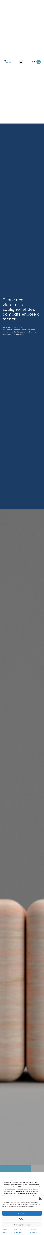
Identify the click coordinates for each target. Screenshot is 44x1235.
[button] (41, 1198)
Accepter (22, 1213)
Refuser (22, 1219)
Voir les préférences (22, 1225)
